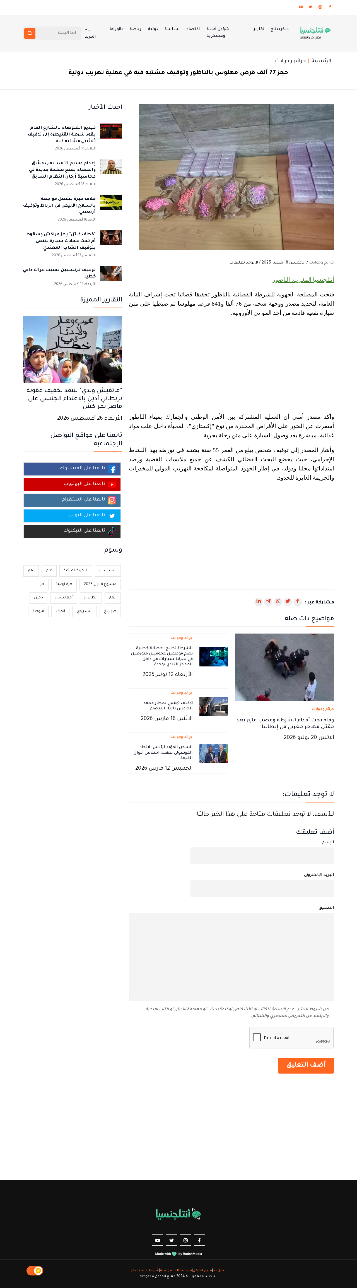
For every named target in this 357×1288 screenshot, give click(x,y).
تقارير (259, 29)
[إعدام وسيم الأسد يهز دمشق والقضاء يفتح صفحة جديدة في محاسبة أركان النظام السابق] (111, 170)
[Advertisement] (231, 366)
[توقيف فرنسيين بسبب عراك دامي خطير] (111, 277)
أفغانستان (64, 598)
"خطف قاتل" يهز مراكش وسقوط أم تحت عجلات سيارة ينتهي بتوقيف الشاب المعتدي (61, 241)
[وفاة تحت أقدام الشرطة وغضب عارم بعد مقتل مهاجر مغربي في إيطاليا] (284, 667)
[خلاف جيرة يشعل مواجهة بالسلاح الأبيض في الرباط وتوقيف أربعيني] (111, 206)
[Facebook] (330, 8)
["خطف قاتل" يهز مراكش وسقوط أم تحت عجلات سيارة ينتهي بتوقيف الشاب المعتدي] (111, 241)
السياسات (107, 571)
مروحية (38, 611)
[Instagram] (320, 8)
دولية (153, 29)
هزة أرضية (64, 584)
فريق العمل (202, 1271)
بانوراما (116, 29)
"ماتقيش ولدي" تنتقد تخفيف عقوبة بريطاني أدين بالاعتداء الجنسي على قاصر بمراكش (74, 399)
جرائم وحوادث (290, 61)
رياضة (135, 29)
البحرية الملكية (76, 571)
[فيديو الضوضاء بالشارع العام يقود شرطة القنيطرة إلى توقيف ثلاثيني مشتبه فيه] (111, 135)
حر (42, 584)
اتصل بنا (219, 1271)
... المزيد (90, 33)
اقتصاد (193, 29)
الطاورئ (90, 598)
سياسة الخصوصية (176, 1271)
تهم (31, 571)
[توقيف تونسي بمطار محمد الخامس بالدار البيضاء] (213, 707)
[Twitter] (310, 8)
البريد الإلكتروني (319, 875)
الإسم (328, 842)
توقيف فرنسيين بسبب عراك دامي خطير (59, 273)
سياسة (172, 29)
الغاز (112, 598)
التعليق (326, 908)
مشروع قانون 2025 (100, 584)
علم (49, 571)
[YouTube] (300, 8)
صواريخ (110, 611)
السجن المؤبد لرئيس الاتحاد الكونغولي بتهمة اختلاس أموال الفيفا (163, 752)
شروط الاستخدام (145, 1271)
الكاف (60, 611)
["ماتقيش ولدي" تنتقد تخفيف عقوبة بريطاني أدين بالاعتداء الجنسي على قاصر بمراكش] (72, 350)
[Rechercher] (29, 33)
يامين (38, 598)
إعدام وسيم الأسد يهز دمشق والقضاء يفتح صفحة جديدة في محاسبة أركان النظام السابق (62, 170)
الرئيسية (321, 61)
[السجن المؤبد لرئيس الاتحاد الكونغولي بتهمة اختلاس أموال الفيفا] (213, 754)
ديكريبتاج (280, 29)
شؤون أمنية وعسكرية (218, 32)
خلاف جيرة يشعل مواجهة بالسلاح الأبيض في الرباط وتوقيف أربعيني (59, 206)
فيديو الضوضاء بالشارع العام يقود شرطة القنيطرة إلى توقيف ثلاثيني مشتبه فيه (62, 135)
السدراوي (84, 611)
